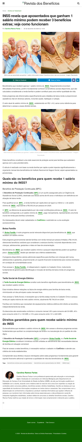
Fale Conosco (50, 422)
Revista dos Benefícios (27, 433)
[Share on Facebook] (73, 80)
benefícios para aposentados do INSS (47, 363)
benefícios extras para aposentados (20, 363)
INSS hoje (66, 363)
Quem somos (31, 422)
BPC (36, 192)
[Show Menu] (4, 3)
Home (4, 11)
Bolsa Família (10, 232)
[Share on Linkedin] (77, 80)
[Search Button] (78, 3)
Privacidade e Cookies (59, 433)
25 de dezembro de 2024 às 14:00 (34, 29)
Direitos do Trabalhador (14, 11)
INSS (47, 86)
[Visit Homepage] (40, 3)
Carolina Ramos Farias (12, 29)
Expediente (40, 422)
